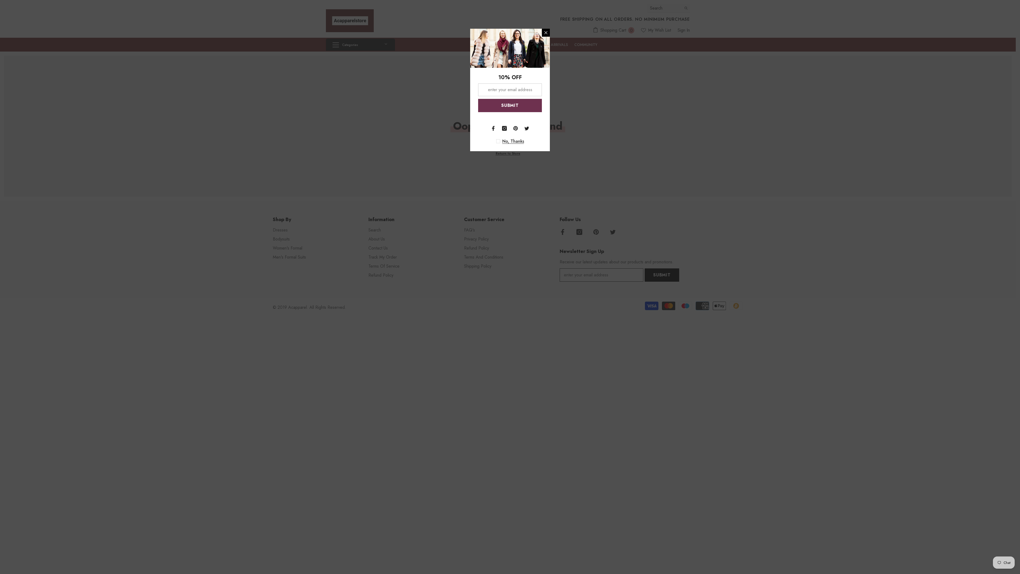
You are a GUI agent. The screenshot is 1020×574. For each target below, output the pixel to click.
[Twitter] (526, 128)
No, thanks (513, 141)
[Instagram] (504, 128)
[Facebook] (493, 128)
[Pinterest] (515, 128)
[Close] (546, 33)
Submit (510, 105)
